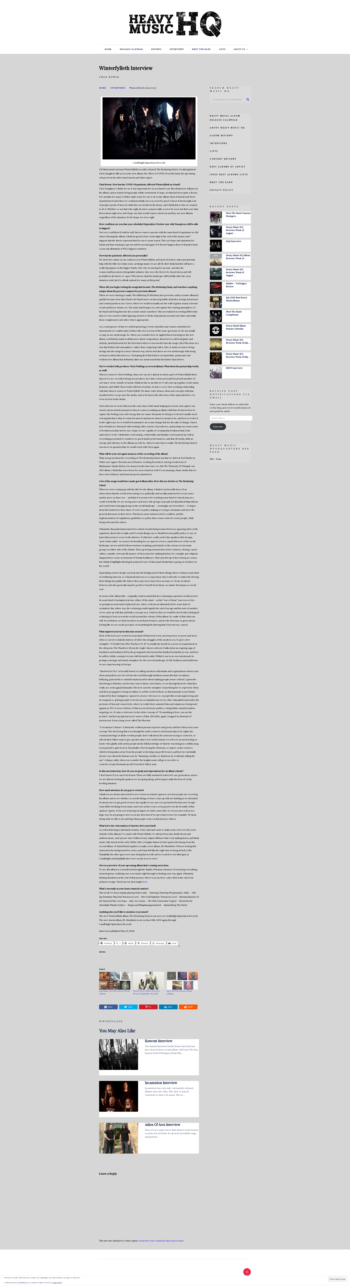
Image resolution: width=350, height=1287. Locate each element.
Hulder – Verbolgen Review (236, 285)
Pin (149, 1007)
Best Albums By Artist (228, 167)
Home (108, 49)
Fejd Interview (233, 241)
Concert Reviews (223, 159)
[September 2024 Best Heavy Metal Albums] (114, 981)
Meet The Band (201, 49)
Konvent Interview (158, 1041)
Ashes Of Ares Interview (162, 1125)
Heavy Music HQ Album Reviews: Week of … (238, 257)
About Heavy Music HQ (227, 128)
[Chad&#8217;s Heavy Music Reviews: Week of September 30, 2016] (148, 981)
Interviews (177, 49)
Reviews (156, 49)
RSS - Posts (215, 459)
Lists (222, 49)
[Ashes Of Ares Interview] (118, 1138)
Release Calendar (131, 49)
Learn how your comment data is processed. (161, 1240)
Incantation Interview (161, 1083)
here (144, 881)
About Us (239, 49)
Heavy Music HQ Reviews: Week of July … (238, 341)
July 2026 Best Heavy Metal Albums (236, 299)
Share (110, 1007)
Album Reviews (221, 135)
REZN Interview (234, 368)
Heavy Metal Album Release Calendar (236, 327)
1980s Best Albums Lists (229, 174)
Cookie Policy (56, 1283)
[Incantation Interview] (118, 1096)
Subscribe (218, 426)
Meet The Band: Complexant (234, 313)
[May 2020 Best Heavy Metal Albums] (182, 981)
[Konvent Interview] (118, 1054)
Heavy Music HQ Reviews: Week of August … (235, 230)
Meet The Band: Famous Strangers (238, 214)
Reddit (190, 1007)
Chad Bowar (109, 77)
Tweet (130, 1007)
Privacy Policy (221, 190)
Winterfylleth (111, 1021)
